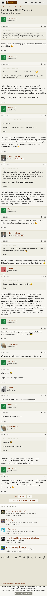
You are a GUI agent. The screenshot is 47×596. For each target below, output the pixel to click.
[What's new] (40, 2)
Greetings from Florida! (16, 511)
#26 (45, 241)
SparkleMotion (10, 522)
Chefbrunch (9, 549)
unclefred (8, 531)
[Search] (44, 2)
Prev (22, 496)
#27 (45, 276)
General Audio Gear (19, 540)
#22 (45, 64)
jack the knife (10, 513)
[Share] (41, 26)
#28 (45, 328)
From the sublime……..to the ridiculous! (22, 538)
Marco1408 (6, 13)
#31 (45, 396)
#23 (45, 115)
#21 (45, 26)
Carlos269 (9, 540)
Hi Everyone (11, 529)
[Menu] (3, 2)
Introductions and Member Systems (25, 513)
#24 (45, 164)
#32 (45, 413)
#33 (45, 434)
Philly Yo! (9, 520)
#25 (45, 217)
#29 (45, 352)
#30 (45, 369)
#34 (45, 476)
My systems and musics (16, 547)
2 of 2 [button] (29, 496)
